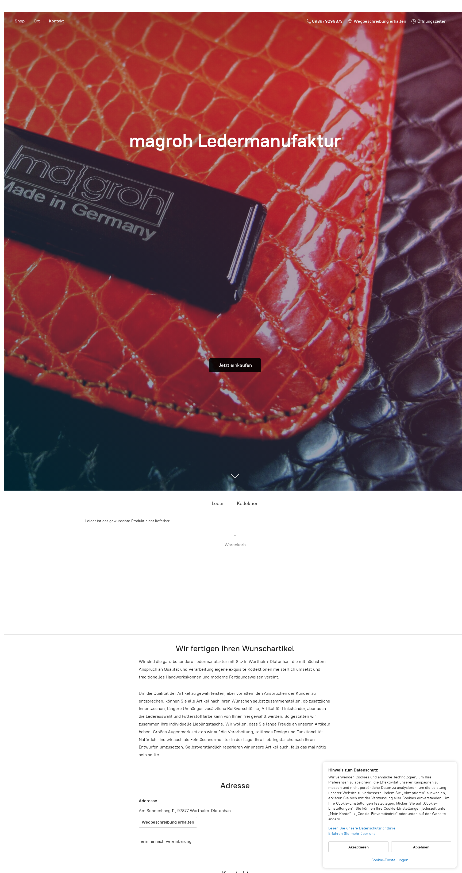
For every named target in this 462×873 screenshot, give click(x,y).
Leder (218, 503)
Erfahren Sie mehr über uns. (352, 833)
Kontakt (56, 21)
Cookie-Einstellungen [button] (389, 860)
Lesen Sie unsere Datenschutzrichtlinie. (362, 828)
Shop (20, 21)
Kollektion (248, 503)
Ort (37, 21)
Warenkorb (235, 544)
